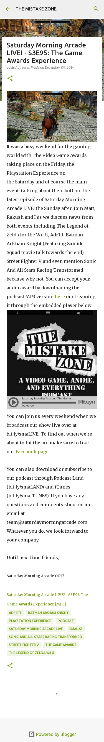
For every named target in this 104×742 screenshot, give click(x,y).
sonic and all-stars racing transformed (45, 637)
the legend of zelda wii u (31, 653)
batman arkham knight (48, 613)
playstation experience (30, 621)
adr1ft (15, 613)
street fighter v (24, 645)
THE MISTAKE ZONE (36, 8)
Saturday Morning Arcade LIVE (36, 629)
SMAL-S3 (76, 629)
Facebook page (32, 451)
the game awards (61, 645)
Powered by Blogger (55, 734)
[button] (10, 78)
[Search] (96, 8)
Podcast (66, 621)
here (60, 296)
